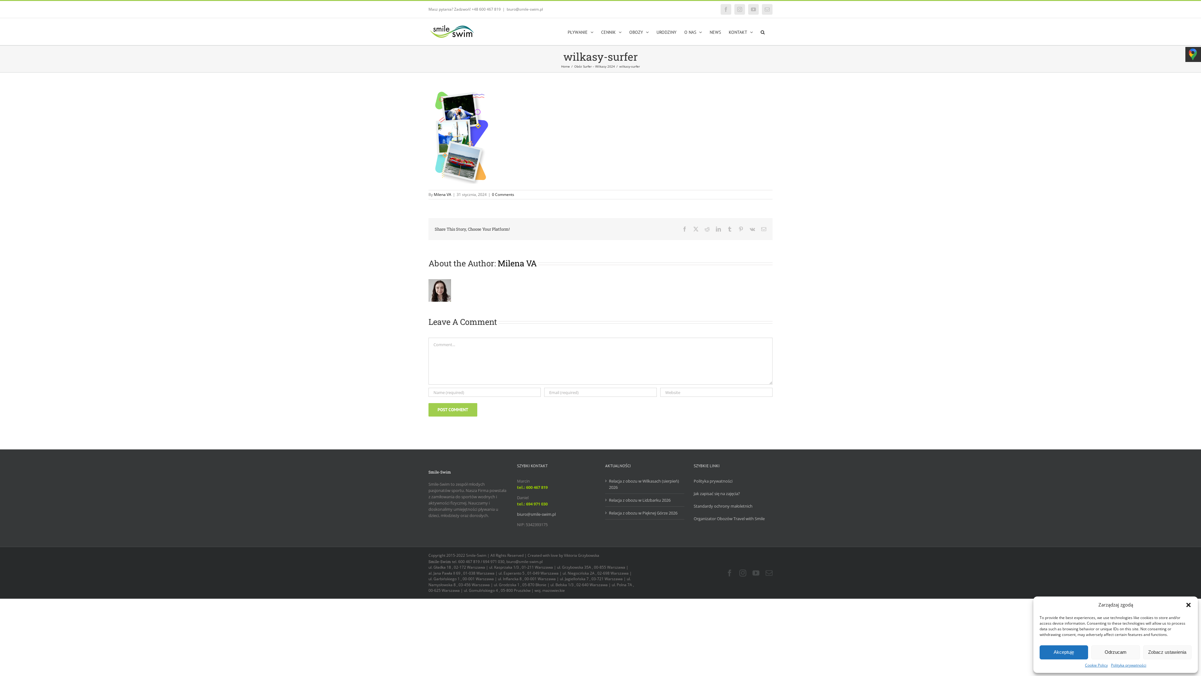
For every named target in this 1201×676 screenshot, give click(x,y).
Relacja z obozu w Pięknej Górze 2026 (643, 513)
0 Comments (503, 194)
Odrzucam (1116, 652)
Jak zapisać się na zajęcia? (717, 493)
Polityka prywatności (1128, 665)
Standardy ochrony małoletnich (723, 506)
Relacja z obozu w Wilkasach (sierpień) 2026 (644, 484)
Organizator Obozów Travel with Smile (729, 518)
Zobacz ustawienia (1167, 652)
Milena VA (442, 194)
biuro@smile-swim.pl (525, 9)
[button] (1188, 605)
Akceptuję (1064, 652)
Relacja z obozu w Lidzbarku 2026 (640, 500)
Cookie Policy (1096, 665)
